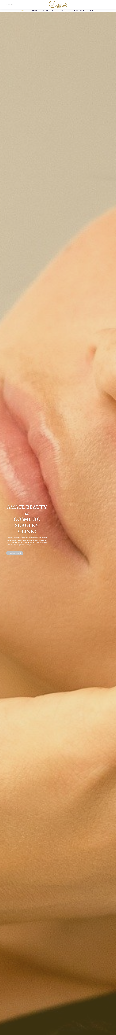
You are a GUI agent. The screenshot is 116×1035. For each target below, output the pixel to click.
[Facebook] (6, 4)
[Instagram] (9, 4)
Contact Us (63, 10)
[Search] (109, 4)
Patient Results (78, 10)
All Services (47, 10)
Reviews (92, 10)
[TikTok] (12, 4)
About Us (34, 10)
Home (22, 10)
